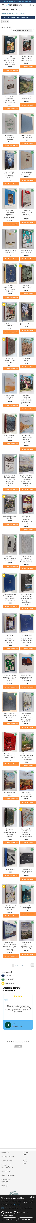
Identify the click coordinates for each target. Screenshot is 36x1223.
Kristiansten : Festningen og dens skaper (9, 137)
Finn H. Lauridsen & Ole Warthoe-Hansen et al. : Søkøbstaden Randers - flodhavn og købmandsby (26, 832)
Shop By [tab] (5, 21)
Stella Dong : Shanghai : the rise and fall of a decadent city (26, 213)
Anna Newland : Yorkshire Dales (26, 98)
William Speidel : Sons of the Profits (26, 251)
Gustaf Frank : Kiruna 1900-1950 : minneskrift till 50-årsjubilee (10, 288)
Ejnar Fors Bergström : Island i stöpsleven (9, 360)
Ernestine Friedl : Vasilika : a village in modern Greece (9, 755)
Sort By (13, 30)
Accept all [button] (9, 1219)
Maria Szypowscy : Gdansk (9, 325)
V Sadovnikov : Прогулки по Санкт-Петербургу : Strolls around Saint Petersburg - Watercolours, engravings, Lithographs (9, 946)
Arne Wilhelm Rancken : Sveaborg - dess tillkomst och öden (9, 99)
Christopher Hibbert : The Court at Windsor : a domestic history (26, 756)
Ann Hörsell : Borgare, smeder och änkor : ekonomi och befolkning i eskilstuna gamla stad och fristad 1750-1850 (26, 439)
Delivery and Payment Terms (7, 1166)
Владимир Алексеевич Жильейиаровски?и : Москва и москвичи (10, 832)
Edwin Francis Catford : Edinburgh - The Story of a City (26, 945)
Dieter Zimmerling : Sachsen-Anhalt (26, 136)
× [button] (34, 1197)
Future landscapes (10, 792)
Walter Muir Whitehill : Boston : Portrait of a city (10, 558)
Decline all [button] (26, 1219)
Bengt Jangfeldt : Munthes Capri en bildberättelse (26, 871)
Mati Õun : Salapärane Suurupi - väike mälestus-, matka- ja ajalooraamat (26, 399)
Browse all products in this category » (13, 13)
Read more (17, 1205)
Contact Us (5, 1152)
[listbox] (31, 1197)
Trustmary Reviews (18, 1046)
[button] (18, 1216)
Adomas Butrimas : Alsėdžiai (9, 517)
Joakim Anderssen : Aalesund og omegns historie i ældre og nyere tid (9, 597)
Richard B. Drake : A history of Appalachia (9, 397)
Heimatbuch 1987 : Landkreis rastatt (10, 251)
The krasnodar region (26, 359)
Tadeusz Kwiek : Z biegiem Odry (26, 286)
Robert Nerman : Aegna (9, 436)
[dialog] (18, 1209)
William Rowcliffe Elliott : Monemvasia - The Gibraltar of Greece (26, 559)
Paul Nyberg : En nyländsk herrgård (26, 173)
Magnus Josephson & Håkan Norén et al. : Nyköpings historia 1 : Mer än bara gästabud (26, 479)
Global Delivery (6, 1161)
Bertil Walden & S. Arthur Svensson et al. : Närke (9, 715)
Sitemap (4, 1186)
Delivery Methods (7, 1157)
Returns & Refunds (8, 1175)
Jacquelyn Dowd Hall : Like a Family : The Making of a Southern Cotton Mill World (9, 479)
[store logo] (14, 5)
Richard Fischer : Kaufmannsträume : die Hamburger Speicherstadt (26, 678)
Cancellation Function (5, 1180)
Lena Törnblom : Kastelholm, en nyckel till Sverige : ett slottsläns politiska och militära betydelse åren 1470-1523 (26, 598)
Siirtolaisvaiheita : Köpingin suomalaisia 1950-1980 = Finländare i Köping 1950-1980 (26, 717)
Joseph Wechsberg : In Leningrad (26, 907)
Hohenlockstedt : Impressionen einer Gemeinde (26, 58)
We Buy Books (26, 1153)
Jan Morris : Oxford (26, 324)
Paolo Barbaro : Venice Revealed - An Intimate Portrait (9, 174)
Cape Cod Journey (9, 869)
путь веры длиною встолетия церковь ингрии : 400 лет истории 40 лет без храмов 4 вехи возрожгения (26, 638)
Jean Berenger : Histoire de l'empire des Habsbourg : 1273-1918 (26, 519)
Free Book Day (25, 1161)
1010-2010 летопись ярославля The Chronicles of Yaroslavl (9, 638)
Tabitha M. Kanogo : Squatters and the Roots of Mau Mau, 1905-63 (9, 678)
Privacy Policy (6, 1171)
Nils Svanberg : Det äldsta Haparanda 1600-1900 (9, 907)
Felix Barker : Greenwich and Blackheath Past (26, 794)
